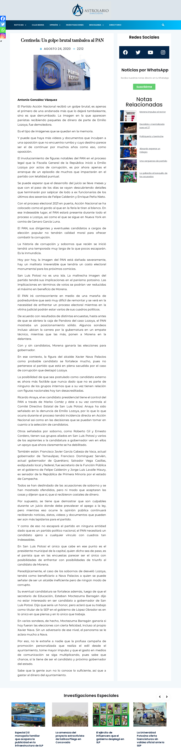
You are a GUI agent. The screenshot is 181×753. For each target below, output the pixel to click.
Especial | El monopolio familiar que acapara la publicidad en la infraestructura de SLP (29, 739)
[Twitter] (3, 24)
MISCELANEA (95, 25)
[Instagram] (3, 35)
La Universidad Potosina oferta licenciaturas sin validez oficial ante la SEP (150, 739)
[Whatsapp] (3, 30)
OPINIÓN (54, 25)
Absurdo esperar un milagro (150, 150)
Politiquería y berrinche (151, 136)
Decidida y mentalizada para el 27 (152, 126)
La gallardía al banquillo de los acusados (153, 175)
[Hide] (1, 41)
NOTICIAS (19, 25)
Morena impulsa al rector (153, 111)
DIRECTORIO (115, 25)
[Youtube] (150, 52)
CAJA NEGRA (38, 25)
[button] (163, 25)
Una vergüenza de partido (153, 160)
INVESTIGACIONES (75, 25)
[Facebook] (3, 18)
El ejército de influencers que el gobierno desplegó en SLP (110, 737)
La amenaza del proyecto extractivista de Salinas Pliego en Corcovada (70, 737)
